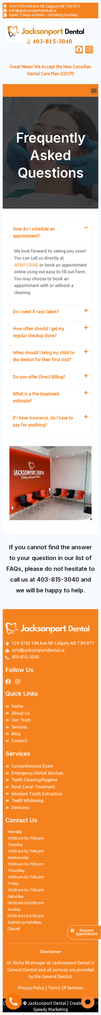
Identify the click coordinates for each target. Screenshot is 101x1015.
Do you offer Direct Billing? (39, 376)
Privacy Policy (31, 987)
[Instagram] (89, 49)
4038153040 (26, 265)
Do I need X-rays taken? (36, 311)
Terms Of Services (65, 987)
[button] (93, 90)
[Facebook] (79, 49)
